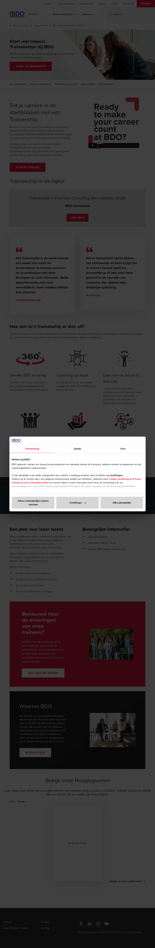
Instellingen (76, 502)
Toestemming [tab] (32, 448)
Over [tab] (122, 448)
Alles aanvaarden (122, 502)
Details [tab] (77, 448)
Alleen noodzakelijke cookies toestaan (33, 503)
